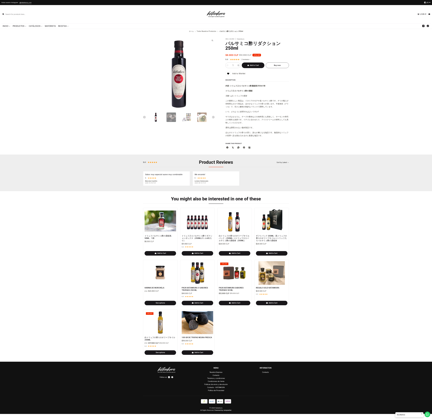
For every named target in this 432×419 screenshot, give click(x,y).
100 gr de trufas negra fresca (197, 337)
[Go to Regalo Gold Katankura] (271, 273)
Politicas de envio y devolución (216, 384)
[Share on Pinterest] (244, 148)
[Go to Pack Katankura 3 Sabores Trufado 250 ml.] (197, 273)
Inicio (5, 26)
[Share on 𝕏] (233, 148)
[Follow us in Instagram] (423, 26)
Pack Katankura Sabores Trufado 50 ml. (231, 289)
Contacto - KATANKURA (216, 387)
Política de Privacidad (216, 390)
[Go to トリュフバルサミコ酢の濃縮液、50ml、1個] (160, 221)
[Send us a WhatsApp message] (427, 414)
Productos (18, 26)
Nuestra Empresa (216, 372)
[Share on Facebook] (227, 148)
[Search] (3, 14)
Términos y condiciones (216, 378)
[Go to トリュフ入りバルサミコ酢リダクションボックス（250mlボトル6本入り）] (197, 221)
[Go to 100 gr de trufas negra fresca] (197, 322)
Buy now (277, 65)
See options (160, 303)
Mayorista (50, 26)
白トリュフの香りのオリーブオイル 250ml (160, 338)
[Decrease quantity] (227, 65)
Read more (287, 2)
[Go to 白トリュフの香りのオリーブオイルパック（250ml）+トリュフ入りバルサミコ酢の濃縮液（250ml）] (234, 221)
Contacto (216, 375)
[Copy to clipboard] (249, 148)
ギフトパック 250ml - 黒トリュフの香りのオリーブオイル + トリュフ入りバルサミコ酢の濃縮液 (271, 238)
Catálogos (34, 26)
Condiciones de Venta (216, 381)
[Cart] (429, 14)
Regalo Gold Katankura (267, 288)
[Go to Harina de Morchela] (160, 273)
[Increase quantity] (238, 65)
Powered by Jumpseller (222, 410)
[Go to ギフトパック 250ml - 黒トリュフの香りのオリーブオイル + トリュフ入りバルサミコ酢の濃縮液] (271, 221)
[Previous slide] (144, 117)
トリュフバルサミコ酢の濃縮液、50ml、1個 (159, 237)
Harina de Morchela (154, 288)
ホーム (191, 31)
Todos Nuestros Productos (206, 31)
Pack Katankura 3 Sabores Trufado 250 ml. (195, 289)
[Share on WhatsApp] (238, 148)
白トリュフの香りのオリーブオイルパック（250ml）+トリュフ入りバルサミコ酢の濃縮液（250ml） (234, 238)
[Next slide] (213, 117)
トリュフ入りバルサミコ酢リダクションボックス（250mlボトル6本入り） (197, 238)
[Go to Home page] (216, 14)
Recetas (62, 26)
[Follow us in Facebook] (427, 26)
